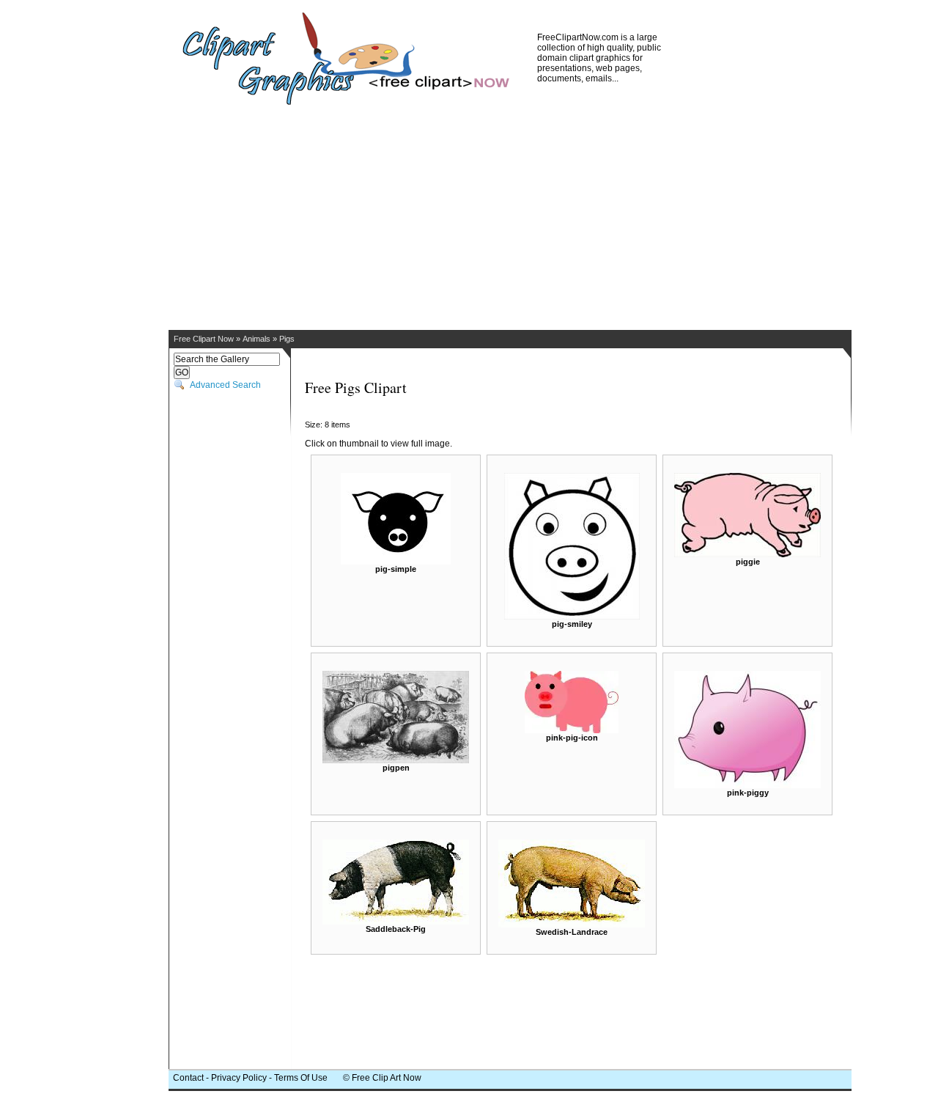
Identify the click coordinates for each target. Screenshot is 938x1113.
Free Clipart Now (204, 338)
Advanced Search (225, 385)
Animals (256, 338)
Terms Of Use (301, 1078)
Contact (188, 1078)
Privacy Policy (239, 1078)
